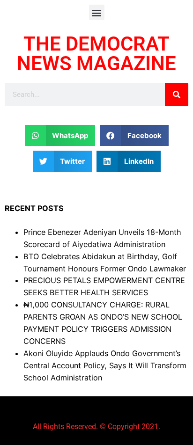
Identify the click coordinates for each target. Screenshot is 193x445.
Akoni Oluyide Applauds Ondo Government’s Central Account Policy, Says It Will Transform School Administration (104, 365)
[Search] (176, 94)
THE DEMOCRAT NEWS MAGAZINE (96, 53)
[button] (96, 12)
